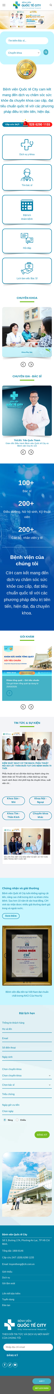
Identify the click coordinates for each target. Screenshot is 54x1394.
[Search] (51, 5)
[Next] (31, 364)
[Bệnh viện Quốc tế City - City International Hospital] (27, 5)
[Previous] (4, 845)
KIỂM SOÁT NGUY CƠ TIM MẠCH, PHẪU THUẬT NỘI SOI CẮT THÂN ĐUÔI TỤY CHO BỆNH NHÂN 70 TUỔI (26, 765)
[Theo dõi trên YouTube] (15, 1365)
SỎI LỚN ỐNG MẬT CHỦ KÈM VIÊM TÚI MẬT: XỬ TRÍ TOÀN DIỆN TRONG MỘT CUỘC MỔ (26, 858)
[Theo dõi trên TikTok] (10, 1365)
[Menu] (4, 5)
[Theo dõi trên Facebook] (4, 1365)
